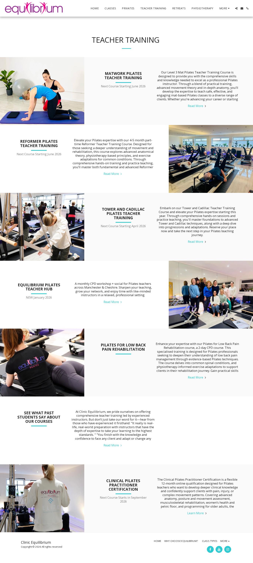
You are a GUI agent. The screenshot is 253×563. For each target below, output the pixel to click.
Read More (196, 106)
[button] (236, 8)
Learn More (195, 513)
